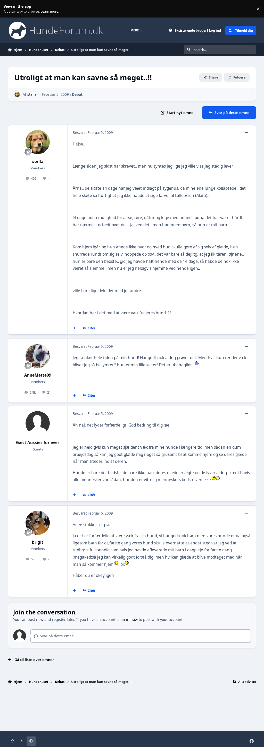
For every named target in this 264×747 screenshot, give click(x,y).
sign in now (128, 619)
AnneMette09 (37, 375)
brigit (37, 542)
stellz (31, 94)
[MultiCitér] (74, 328)
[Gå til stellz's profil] (17, 94)
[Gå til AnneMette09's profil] (38, 356)
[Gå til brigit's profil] (38, 523)
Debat (77, 94)
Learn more (10, 8)
